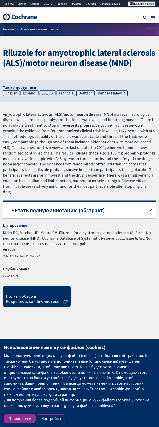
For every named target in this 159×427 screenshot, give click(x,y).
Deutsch (91, 4)
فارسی (48, 4)
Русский (8, 4)
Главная (8, 29)
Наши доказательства (37, 29)
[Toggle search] (145, 17)
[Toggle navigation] (153, 17)
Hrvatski (76, 4)
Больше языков (144, 4)
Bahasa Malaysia (110, 4)
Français (62, 4)
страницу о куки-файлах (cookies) (80, 405)
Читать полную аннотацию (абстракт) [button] (58, 210)
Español (35, 4)
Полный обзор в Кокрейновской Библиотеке (32, 299)
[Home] (20, 16)
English (22, 4)
